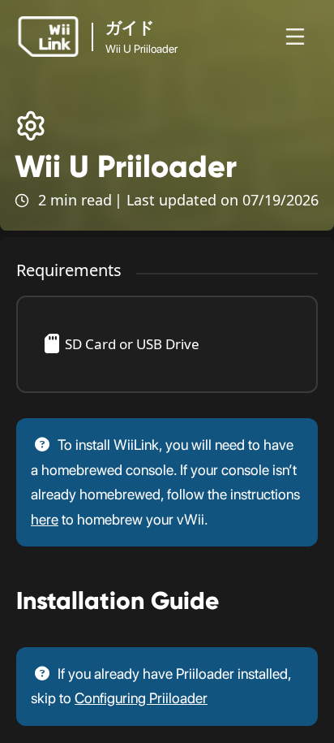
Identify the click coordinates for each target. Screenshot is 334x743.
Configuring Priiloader (141, 697)
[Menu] (295, 36)
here (44, 519)
